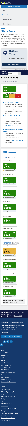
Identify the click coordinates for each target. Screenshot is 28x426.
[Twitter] (7, 341)
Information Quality (6, 403)
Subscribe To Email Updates (11, 336)
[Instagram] (11, 341)
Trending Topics (5, 389)
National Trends (8, 19)
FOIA (2, 401)
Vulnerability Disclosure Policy (9, 413)
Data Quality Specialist (17, 140)
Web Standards (5, 420)
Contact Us (4, 386)
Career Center (5, 377)
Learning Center (8, 24)
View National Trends (14, 65)
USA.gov (3, 415)
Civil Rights (4, 399)
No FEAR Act (4, 406)
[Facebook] (4, 341)
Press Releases (5, 370)
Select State (4, 73)
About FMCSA (4, 353)
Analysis (3, 360)
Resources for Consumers (8, 382)
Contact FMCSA (18, 316)
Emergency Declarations (8, 372)
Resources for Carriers (7, 379)
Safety (2, 357)
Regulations (4, 355)
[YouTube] (1, 344)
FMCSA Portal (4, 362)
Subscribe (16, 312)
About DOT (4, 394)
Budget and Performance (8, 396)
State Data (7, 15)
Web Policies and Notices (8, 418)
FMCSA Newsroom (6, 367)
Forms (2, 384)
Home (5, 10)
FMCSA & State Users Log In (14, 6)
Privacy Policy (5, 411)
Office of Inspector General (8, 408)
